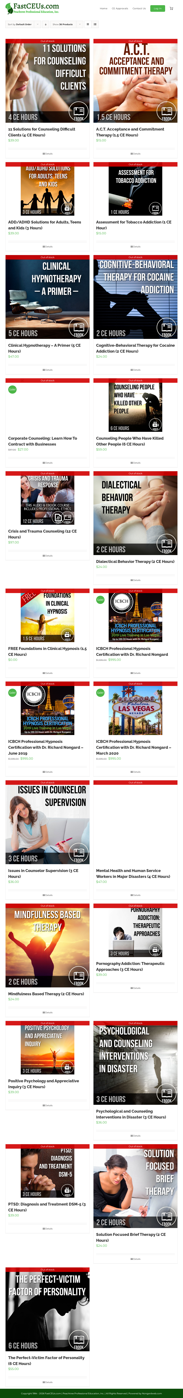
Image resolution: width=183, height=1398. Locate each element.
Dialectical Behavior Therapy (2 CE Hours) (135, 561)
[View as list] (95, 24)
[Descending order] (45, 24)
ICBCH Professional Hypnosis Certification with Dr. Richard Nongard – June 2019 (45, 747)
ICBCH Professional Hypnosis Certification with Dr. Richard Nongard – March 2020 (133, 747)
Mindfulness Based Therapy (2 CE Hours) (46, 994)
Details (49, 153)
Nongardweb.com (152, 1393)
